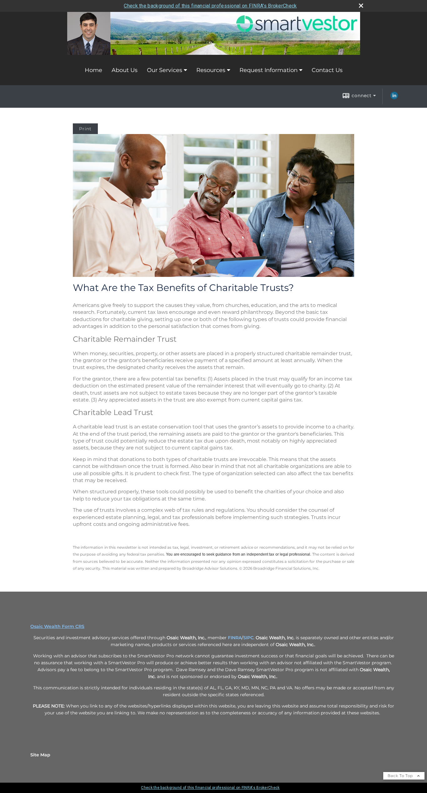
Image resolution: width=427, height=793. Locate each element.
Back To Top (401, 775)
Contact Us (327, 70)
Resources (210, 70)
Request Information (268, 70)
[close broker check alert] (361, 5)
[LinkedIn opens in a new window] (394, 98)
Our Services (164, 70)
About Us (125, 70)
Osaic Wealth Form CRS (57, 626)
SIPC (248, 637)
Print (85, 129)
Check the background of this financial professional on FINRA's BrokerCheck (210, 6)
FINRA (235, 637)
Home (93, 70)
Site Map (40, 755)
